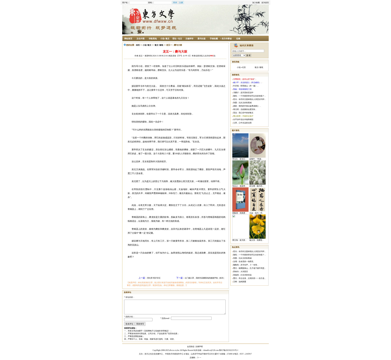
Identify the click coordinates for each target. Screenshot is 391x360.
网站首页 (128, 38)
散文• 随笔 (159, 45)
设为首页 (265, 3)
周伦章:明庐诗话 (153, 278)
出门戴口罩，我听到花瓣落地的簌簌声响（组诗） (205, 278)
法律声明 (199, 346)
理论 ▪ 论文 (177, 38)
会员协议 (190, 346)
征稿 (238, 38)
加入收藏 (256, 3)
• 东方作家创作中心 (226, 39)
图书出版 (202, 38)
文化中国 (140, 38)
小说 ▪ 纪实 (241, 67)
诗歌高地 (153, 38)
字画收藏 (214, 38)
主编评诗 (189, 38)
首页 (138, 45)
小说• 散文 (165, 38)
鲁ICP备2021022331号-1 (228, 350)
